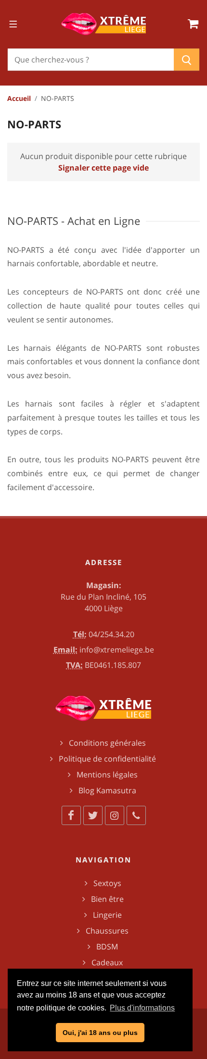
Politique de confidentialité (107, 758)
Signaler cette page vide (103, 167)
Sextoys (107, 883)
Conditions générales (107, 743)
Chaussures (107, 930)
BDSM (107, 946)
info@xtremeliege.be (116, 649)
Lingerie (107, 915)
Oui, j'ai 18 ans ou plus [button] (100, 1032)
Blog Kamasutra (107, 790)
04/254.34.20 (111, 634)
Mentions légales (107, 774)
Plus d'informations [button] (142, 1008)
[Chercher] (186, 60)
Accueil (19, 98)
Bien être (107, 899)
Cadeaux (107, 962)
